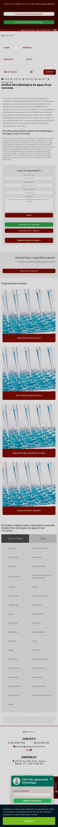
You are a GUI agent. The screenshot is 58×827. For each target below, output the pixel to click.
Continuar (29, 821)
